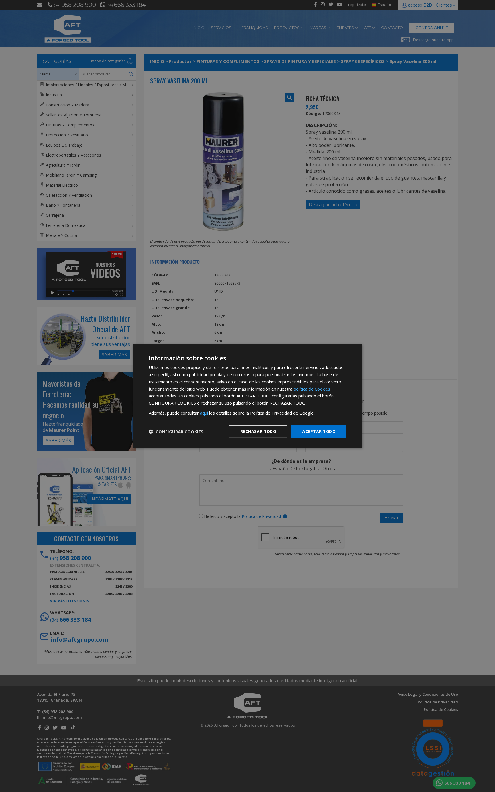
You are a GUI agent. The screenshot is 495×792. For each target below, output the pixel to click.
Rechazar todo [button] (258, 431)
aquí (204, 413)
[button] (176, 431)
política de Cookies (312, 388)
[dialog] (247, 396)
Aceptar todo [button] (318, 431)
